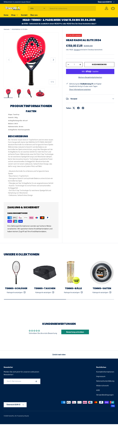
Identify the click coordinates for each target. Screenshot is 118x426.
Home (6, 15)
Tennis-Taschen (44, 288)
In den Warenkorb (99, 64)
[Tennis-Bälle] (73, 272)
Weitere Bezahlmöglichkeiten (90, 77)
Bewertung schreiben (75, 332)
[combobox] (62, 8)
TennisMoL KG (12, 416)
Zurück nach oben (59, 354)
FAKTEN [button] (31, 111)
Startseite (6, 29)
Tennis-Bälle (73, 288)
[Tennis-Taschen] (44, 272)
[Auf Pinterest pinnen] (83, 108)
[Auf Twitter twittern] (73, 108)
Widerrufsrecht (102, 385)
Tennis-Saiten (102, 288)
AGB (98, 390)
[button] (112, 8)
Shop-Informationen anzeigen (80, 89)
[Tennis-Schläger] (16, 272)
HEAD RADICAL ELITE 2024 (19, 29)
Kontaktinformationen (105, 372)
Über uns (34, 15)
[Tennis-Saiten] (102, 272)
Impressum (100, 376)
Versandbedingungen (105, 395)
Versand (77, 50)
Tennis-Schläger (16, 288)
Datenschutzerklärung (105, 381)
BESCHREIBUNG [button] (18, 136)
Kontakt (24, 15)
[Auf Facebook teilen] (78, 108)
